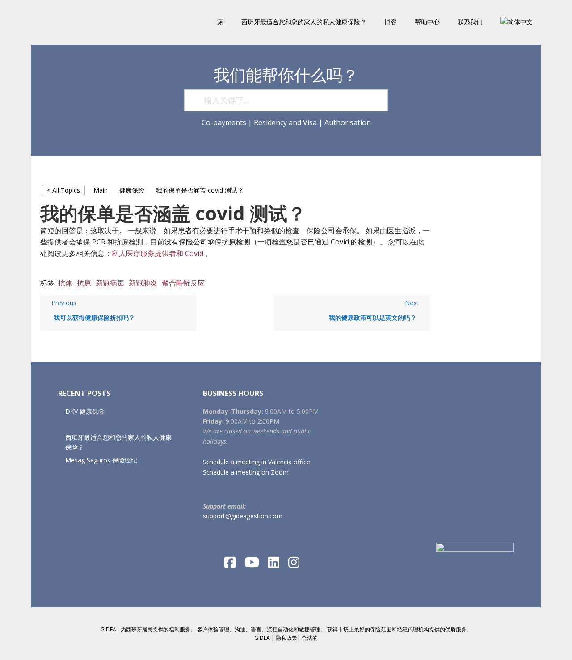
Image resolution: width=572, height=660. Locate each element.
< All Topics (63, 190)
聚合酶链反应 (183, 283)
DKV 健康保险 (85, 411)
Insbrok (89, 22)
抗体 (65, 283)
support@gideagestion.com (242, 516)
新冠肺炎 (143, 283)
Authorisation (347, 122)
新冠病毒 (110, 283)
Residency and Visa (285, 122)
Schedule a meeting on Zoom (246, 472)
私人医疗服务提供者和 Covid (157, 253)
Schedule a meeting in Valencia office (256, 462)
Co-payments (224, 122)
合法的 (310, 638)
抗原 (84, 283)
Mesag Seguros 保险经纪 (101, 460)
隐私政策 (286, 638)
